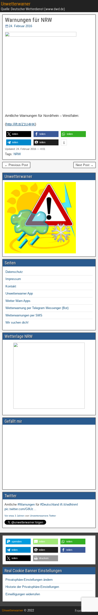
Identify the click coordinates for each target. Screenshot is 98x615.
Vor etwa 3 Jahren (14, 515)
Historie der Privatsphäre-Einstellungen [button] (32, 587)
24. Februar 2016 (20, 26)
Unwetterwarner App (19, 293)
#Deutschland (49, 504)
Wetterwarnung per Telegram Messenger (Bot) (37, 308)
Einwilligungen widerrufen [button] (22, 594)
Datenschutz (14, 272)
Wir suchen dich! (17, 322)
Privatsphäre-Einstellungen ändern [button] (29, 579)
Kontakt (10, 286)
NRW (17, 154)
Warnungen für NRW (28, 20)
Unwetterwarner (15, 4)
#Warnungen (26, 504)
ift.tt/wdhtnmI (69, 504)
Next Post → (84, 165)
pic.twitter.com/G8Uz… (20, 509)
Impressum (13, 279)
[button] (18, 134)
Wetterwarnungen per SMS (23, 315)
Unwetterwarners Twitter (43, 515)
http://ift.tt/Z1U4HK (20, 124)
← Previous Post (16, 165)
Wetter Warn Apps (17, 301)
